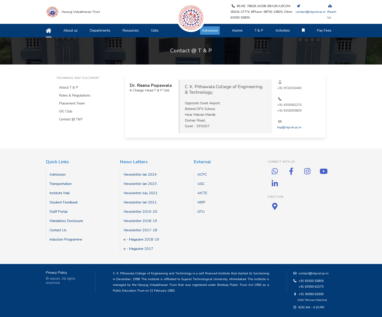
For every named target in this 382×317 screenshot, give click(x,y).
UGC (201, 183)
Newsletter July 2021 (141, 193)
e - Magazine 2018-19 (141, 239)
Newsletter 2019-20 (140, 211)
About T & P (68, 87)
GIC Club (65, 111)
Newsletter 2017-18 (140, 230)
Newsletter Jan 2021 (140, 202)
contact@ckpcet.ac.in (313, 273)
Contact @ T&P (71, 119)
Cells (155, 30)
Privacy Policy (56, 272)
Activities (282, 30)
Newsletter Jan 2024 (140, 174)
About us (70, 30)
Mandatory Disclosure (66, 220)
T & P (259, 30)
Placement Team (72, 103)
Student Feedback (64, 202)
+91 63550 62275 (310, 287)
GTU (200, 211)
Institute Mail (60, 193)
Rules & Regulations (74, 95)
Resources (130, 30)
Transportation (61, 183)
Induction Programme (66, 239)
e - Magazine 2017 (138, 248)
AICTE (202, 193)
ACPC (202, 174)
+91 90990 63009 (310, 294)
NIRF (201, 202)
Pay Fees (324, 30)
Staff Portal (58, 211)
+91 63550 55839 (310, 281)
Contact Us (58, 230)
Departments (100, 30)
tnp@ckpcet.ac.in (289, 127)
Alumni (237, 30)
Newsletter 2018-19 (140, 220)
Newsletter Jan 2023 (140, 183)
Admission (58, 174)
